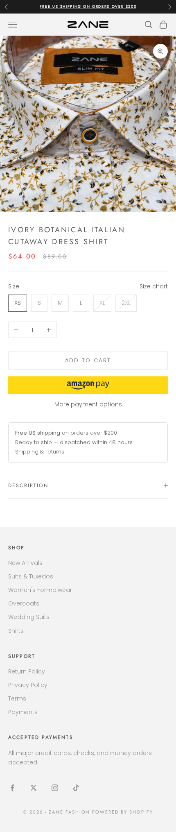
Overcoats (23, 603)
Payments (23, 712)
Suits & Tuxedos (30, 576)
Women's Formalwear (40, 590)
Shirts (16, 631)
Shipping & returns (39, 452)
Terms (17, 698)
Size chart (154, 286)
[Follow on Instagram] (55, 788)
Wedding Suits (29, 617)
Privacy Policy (27, 685)
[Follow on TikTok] (76, 788)
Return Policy (26, 671)
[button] (88, 385)
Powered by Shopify (122, 812)
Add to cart (88, 360)
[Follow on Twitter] (33, 788)
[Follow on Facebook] (12, 788)
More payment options (88, 404)
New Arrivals (25, 563)
